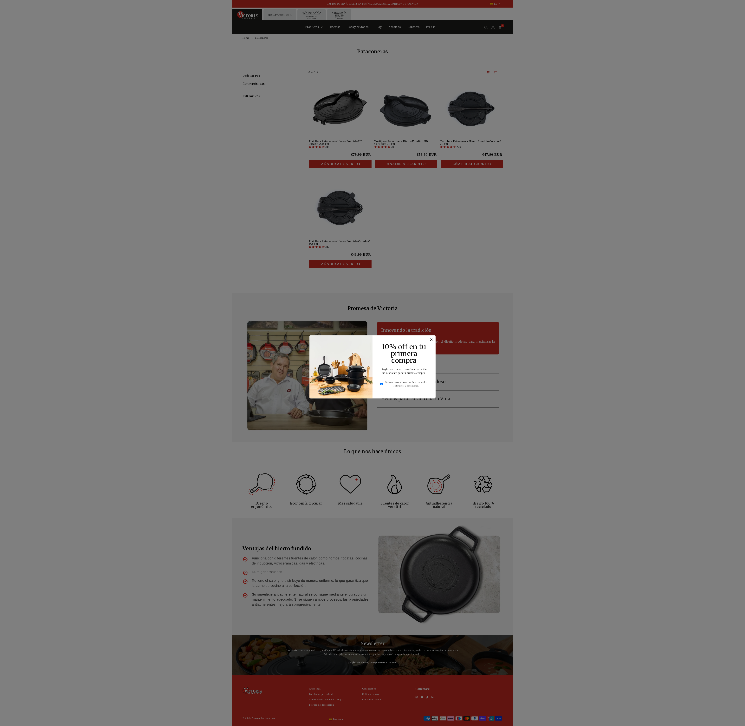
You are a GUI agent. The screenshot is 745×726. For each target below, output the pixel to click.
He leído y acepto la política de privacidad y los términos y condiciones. (406, 384)
